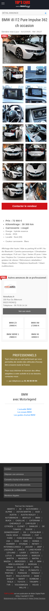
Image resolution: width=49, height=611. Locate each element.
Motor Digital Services (37, 598)
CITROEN (8, 526)
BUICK (8, 520)
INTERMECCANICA (12, 547)
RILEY (9, 576)
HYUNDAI (23, 544)
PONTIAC (9, 573)
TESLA (10, 582)
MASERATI (23, 558)
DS (24, 532)
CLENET (21, 526)
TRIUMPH (34, 582)
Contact (7, 469)
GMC (25, 541)
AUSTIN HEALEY (28, 515)
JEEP (39, 547)
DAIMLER (33, 526)
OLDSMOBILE (23, 567)
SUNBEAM (34, 579)
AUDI (37, 512)
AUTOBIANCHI (11, 518)
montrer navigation (3, 3)
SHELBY (10, 579)
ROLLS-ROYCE (23, 576)
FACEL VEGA (12, 535)
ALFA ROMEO (32, 509)
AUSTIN (13, 515)
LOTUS (8, 556)
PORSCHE (22, 573)
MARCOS (36, 556)
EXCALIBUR (35, 532)
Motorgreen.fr (23, 598)
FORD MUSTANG (24, 538)
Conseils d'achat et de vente (16, 479)
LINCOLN (34, 553)
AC (20, 509)
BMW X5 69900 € (35, 335)
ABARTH (11, 509)
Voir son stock (24, 311)
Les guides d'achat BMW (24, 415)
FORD (10, 538)
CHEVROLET (15, 523)
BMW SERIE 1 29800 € (13, 335)
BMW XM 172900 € (35, 324)
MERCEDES (20, 561)
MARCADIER (21, 556)
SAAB (36, 576)
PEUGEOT (11, 570)
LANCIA (21, 550)
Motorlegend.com (10, 598)
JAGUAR (29, 547)
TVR (8, 585)
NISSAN (9, 567)
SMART (21, 579)
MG (31, 561)
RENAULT (35, 573)
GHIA (16, 541)
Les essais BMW (24, 412)
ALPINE (8, 512)
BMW (37, 518)
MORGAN (32, 564)
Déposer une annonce (14, 474)
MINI (39, 561)
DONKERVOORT (11, 532)
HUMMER (10, 544)
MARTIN (10, 558)
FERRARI (26, 535)
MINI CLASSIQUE (16, 564)
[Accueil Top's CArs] (24, 4)
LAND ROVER (35, 550)
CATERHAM (34, 520)
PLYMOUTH (33, 570)
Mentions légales (11, 495)
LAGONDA (8, 550)
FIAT (37, 535)
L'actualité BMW (24, 409)
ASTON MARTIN (23, 512)
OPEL (36, 567)
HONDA (35, 541)
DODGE (28, 529)
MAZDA (7, 561)
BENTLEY (26, 518)
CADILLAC (20, 520)
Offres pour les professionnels (17, 485)
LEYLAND (11, 553)
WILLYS (22, 587)
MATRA (35, 558)
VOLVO (35, 585)
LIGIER (23, 553)
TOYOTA (21, 582)
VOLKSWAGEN (21, 585)
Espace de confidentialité (15, 490)
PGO (22, 570)
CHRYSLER (30, 523)
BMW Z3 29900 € (13, 324)
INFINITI (35, 544)
